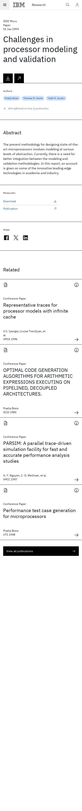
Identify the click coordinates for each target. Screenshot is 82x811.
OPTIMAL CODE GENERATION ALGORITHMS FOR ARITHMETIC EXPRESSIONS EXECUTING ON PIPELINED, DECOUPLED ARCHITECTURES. (38, 382)
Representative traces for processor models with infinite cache (35, 311)
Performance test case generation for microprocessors (39, 513)
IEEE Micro (10, 21)
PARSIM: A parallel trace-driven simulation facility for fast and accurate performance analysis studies (37, 452)
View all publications (19, 551)
